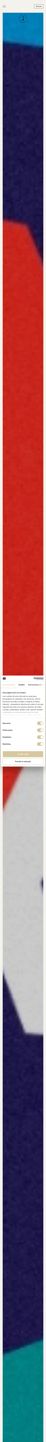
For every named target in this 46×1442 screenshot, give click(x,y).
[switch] (40, 730)
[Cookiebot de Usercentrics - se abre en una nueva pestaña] (33, 678)
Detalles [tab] (21, 685)
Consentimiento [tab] (9, 685)
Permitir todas (23, 754)
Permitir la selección (23, 761)
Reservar (38, 6)
